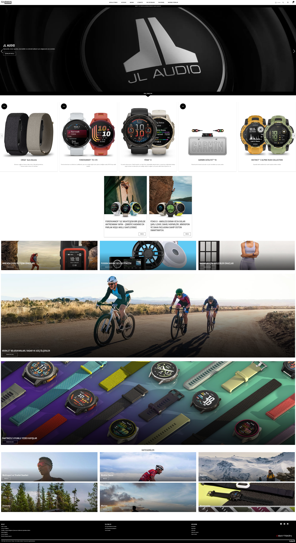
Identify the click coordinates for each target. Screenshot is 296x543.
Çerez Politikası (5, 528)
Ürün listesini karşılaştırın (110, 528)
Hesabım (193, 526)
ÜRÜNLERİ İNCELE (9, 53)
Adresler (193, 530)
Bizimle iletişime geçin (6, 536)
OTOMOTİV (140, 2)
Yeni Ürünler (108, 530)
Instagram (284, 524)
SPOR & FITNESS (113, 2)
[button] (2, 51)
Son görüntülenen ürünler (110, 526)
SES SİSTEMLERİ (151, 2)
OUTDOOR (123, 2)
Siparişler (193, 528)
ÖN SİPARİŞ (161, 2)
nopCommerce (32, 541)
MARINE (132, 2)
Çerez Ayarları (4, 534)
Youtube (287, 524)
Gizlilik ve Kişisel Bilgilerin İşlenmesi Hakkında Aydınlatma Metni (15, 530)
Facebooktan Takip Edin (281, 524)
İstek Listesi (194, 534)
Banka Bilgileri (4, 532)
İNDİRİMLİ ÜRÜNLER (173, 2)
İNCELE (142, 234)
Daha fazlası (10, 267)
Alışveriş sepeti (194, 532)
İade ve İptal (4, 526)
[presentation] (2, 136)
